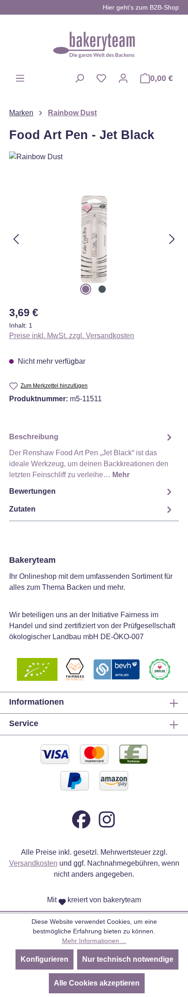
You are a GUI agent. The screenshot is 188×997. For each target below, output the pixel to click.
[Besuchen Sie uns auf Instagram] (107, 819)
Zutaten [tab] (22, 509)
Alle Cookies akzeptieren (97, 983)
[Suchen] (79, 78)
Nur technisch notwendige (127, 959)
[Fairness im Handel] (75, 669)
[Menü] (20, 78)
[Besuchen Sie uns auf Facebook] (81, 819)
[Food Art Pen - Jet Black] (93, 239)
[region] (94, 239)
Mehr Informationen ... (94, 940)
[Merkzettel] (101, 78)
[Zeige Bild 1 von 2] (85, 289)
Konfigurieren (44, 959)
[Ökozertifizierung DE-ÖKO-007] (37, 669)
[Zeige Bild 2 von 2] (102, 289)
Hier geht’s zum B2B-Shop (141, 7)
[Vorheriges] (16, 239)
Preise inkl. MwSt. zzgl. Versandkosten (71, 336)
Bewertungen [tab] (32, 491)
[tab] (91, 455)
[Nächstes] (172, 239)
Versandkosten (33, 863)
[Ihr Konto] (123, 78)
